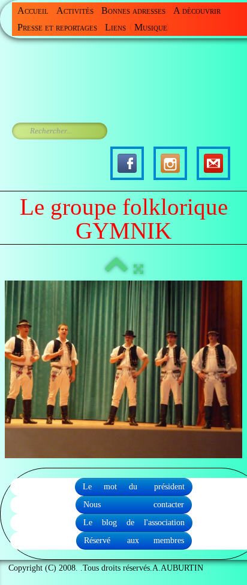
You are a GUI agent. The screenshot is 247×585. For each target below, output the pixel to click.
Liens (115, 27)
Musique (150, 27)
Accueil (33, 10)
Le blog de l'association (134, 522)
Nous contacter (133, 504)
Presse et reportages (57, 27)
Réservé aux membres (134, 540)
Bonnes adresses (133, 10)
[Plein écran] (138, 269)
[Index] (116, 269)
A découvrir (197, 10)
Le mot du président (134, 486)
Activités (75, 10)
